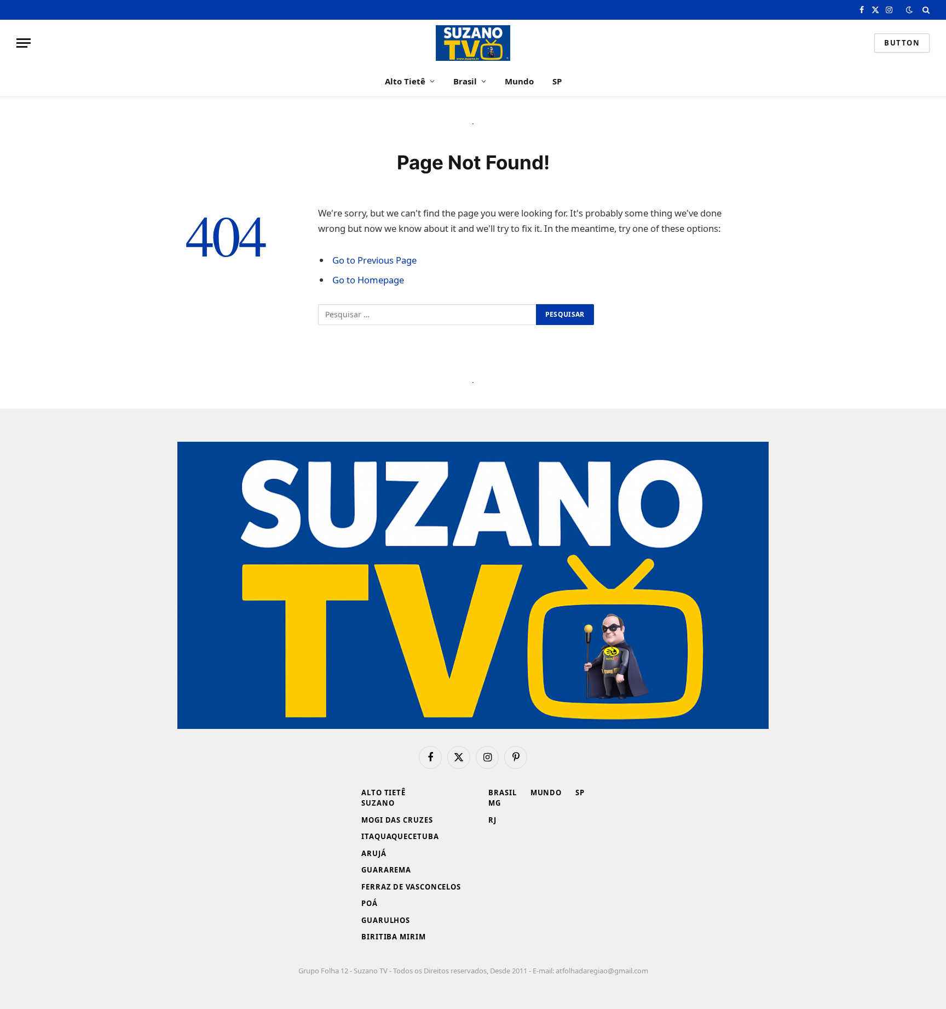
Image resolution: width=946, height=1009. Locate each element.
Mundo (519, 81)
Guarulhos (385, 920)
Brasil (465, 81)
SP (557, 81)
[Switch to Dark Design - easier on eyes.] (909, 10)
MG (494, 803)
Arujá (374, 853)
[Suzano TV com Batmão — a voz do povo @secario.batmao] (473, 43)
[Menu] (23, 43)
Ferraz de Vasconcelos (411, 887)
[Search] (925, 10)
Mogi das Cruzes (397, 820)
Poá (369, 903)
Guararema (386, 870)
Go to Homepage (368, 279)
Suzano (377, 803)
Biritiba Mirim (393, 937)
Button (902, 43)
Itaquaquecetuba (400, 836)
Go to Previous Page (374, 260)
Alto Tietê (405, 81)
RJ (492, 820)
